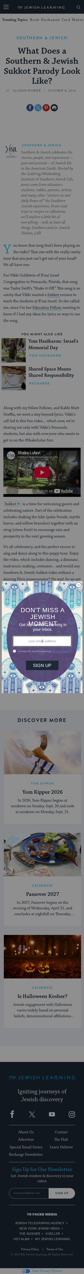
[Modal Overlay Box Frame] (42, 637)
